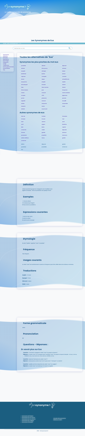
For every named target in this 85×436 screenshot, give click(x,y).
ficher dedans (24, 90)
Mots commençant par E (12, 43)
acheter (64, 68)
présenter (44, 98)
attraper (44, 71)
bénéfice (64, 124)
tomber (43, 116)
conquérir (44, 76)
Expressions (6, 59)
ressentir (23, 106)
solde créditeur (25, 138)
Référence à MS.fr (57, 419)
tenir (22, 121)
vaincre (43, 121)
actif (22, 124)
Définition (5, 56)
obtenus (64, 132)
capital (64, 127)
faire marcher (45, 87)
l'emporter (64, 90)
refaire (22, 103)
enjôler (64, 82)
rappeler (23, 100)
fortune (23, 132)
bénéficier (23, 73)
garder (64, 138)
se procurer (44, 109)
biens (43, 127)
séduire (23, 109)
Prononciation (6, 68)
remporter (44, 103)
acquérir (23, 71)
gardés (43, 132)
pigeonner (64, 95)
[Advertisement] (42, 29)
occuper (23, 95)
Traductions (6, 65)
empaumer (24, 82)
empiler (43, 82)
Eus (20, 43)
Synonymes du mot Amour (28, 417)
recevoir (44, 100)
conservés (23, 129)
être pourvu (44, 68)
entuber (44, 84)
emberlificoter (65, 79)
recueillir (64, 100)
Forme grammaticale (8, 66)
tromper (23, 119)
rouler (63, 106)
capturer (23, 76)
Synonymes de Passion (27, 416)
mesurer (44, 92)
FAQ (4, 70)
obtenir (23, 68)
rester (43, 106)
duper (43, 79)
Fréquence (5, 62)
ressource (64, 135)
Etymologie (6, 60)
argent (43, 124)
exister (64, 84)
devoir (22, 79)
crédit (43, 129)
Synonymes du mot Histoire (29, 419)
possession (24, 135)
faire (22, 87)
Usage (4, 63)
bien (22, 127)
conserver (23, 140)
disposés (64, 129)
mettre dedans (66, 92)
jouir (43, 90)
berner (63, 73)
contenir (64, 76)
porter (22, 98)
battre (43, 73)
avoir (63, 121)
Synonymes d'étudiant (27, 422)
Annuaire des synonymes (59, 418)
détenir (43, 65)
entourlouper (24, 84)
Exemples (5, 57)
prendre (64, 98)
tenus (43, 138)
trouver (43, 119)
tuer (63, 119)
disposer (64, 65)
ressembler (65, 103)
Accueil (4, 43)
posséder (23, 65)
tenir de (23, 116)
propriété (44, 135)
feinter (64, 87)
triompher (64, 116)
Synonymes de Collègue (28, 420)
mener (22, 92)
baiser (63, 71)
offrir (43, 95)
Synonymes (6, 54)
